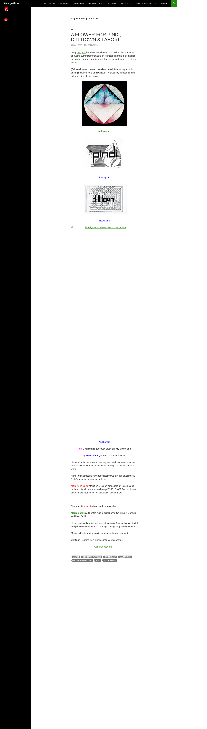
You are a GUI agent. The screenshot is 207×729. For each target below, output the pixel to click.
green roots (126, 3)
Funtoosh (112, 3)
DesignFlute (11, 3)
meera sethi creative (82, 560)
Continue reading (104, 547)
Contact (165, 3)
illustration (125, 557)
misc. (92, 523)
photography (110, 560)
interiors (64, 3)
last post (81, 52)
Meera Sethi (77, 513)
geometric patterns (92, 557)
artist (76, 557)
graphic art (110, 557)
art (156, 3)
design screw (78, 3)
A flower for (104, 131)
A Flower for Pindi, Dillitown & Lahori (96, 37)
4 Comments (92, 45)
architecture (50, 3)
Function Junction (96, 3)
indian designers (143, 3)
